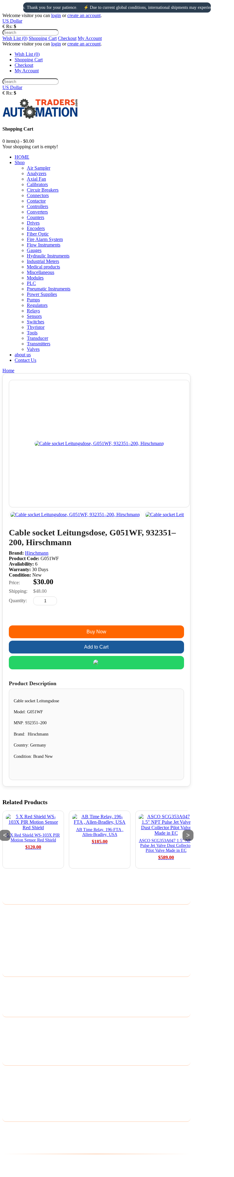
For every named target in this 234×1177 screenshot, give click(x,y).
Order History (15, 1080)
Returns (9, 992)
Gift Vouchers (15, 1032)
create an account (84, 15)
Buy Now (96, 631)
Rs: (9, 26)
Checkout (67, 38)
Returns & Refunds (21, 943)
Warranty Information (23, 951)
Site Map (11, 999)
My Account (90, 38)
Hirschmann (36, 553)
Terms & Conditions (21, 935)
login (56, 15)
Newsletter (12, 1096)
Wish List (11, 1088)
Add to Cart (96, 647)
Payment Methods (19, 927)
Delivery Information (22, 911)
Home (8, 370)
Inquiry (96, 616)
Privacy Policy (16, 919)
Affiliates (11, 1040)
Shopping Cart (43, 38)
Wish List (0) (14, 38)
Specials (10, 1048)
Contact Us (13, 984)
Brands (9, 1024)
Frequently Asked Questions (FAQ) (36, 959)
